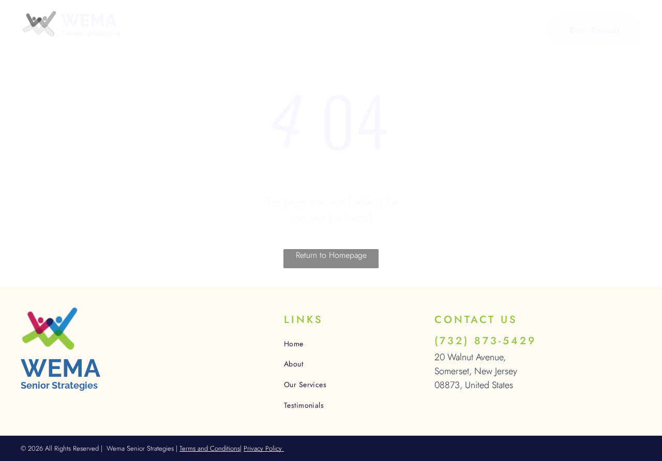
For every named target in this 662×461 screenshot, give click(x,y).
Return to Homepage (331, 255)
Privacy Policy (264, 448)
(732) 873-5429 (485, 340)
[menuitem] (182, 31)
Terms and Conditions (209, 448)
